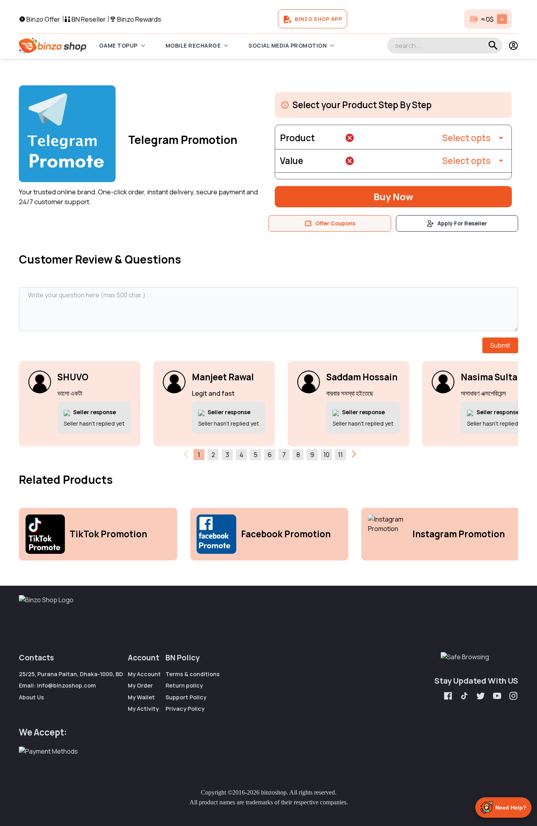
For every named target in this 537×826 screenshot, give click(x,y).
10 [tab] (326, 454)
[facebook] (449, 696)
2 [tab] (213, 454)
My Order (140, 685)
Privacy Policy (185, 708)
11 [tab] (340, 454)
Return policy (184, 685)
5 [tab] (255, 454)
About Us (31, 697)
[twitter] (481, 696)
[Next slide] (353, 454)
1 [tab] (199, 454)
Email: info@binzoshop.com (57, 685)
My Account (144, 674)
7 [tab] (284, 454)
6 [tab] (270, 454)
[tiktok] (465, 696)
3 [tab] (227, 454)
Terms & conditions (193, 674)
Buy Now (393, 196)
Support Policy (186, 697)
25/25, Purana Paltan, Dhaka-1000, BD (71, 674)
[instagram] (514, 696)
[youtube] (498, 696)
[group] (98, 534)
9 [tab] (312, 454)
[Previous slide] (186, 454)
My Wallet (141, 697)
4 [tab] (241, 454)
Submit (500, 345)
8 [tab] (298, 454)
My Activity (143, 708)
